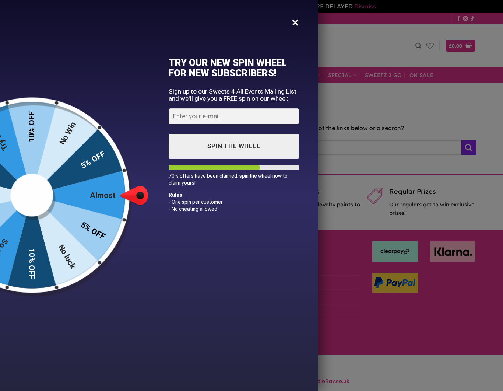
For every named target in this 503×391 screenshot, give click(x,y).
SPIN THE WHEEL (233, 146)
